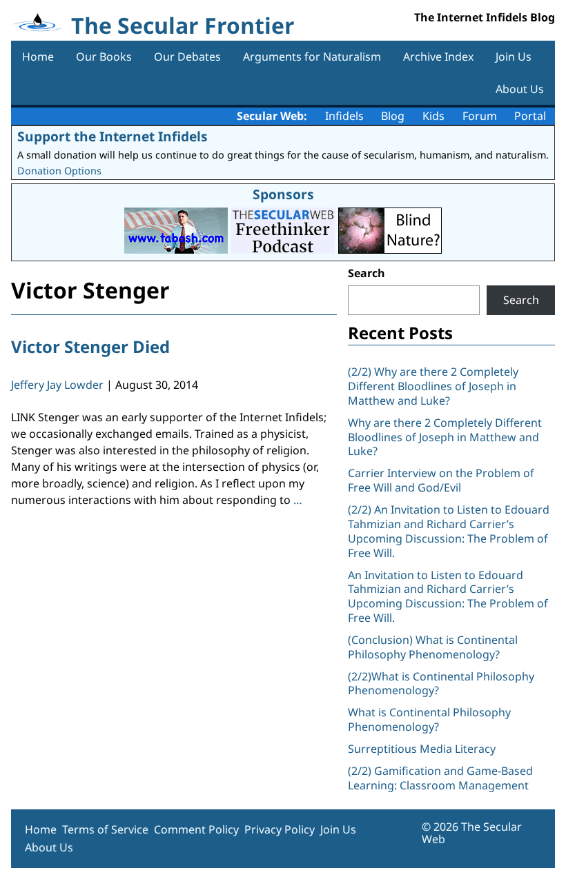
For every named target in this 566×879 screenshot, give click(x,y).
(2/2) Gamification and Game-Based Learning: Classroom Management (440, 778)
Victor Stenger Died (90, 346)
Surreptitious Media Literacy (422, 748)
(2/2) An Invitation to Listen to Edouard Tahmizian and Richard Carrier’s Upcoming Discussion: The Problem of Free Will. (448, 531)
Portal (530, 115)
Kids (433, 115)
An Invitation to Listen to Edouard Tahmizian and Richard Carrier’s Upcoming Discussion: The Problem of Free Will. (448, 596)
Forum (479, 115)
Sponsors (283, 194)
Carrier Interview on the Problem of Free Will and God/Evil (441, 480)
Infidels (344, 115)
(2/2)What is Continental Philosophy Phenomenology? (441, 683)
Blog (392, 115)
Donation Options (59, 170)
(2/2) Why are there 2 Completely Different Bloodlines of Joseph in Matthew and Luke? (433, 386)
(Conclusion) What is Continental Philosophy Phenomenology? (433, 647)
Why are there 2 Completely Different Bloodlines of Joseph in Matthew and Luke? (445, 437)
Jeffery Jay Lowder (57, 384)
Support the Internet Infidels (112, 136)
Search (366, 273)
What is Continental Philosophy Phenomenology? (429, 719)
